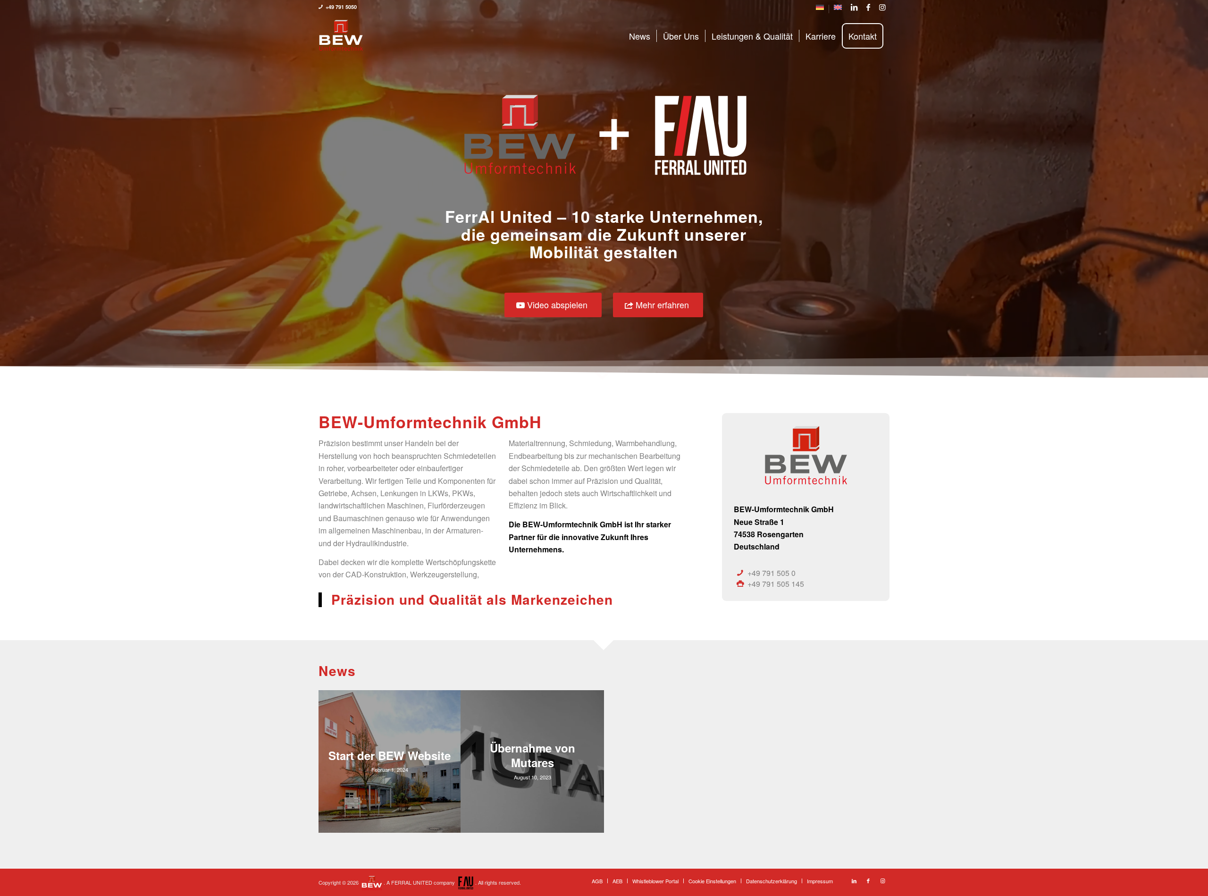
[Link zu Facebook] (868, 7)
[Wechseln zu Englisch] (838, 9)
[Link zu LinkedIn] (854, 7)
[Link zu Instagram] (882, 7)
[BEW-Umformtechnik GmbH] (341, 36)
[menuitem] (820, 9)
